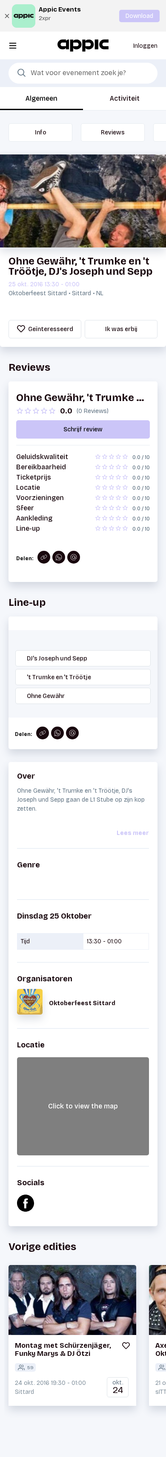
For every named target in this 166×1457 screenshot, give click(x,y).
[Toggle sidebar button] (13, 45)
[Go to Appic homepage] (83, 45)
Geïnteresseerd (50, 329)
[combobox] (83, 73)
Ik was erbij (121, 329)
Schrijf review (83, 429)
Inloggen (145, 45)
